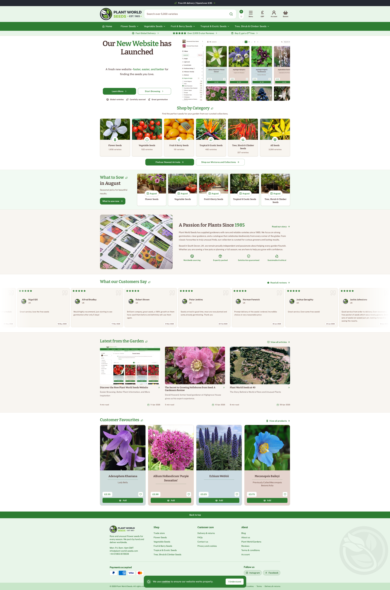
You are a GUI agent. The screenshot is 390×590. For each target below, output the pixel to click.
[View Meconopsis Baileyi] (267, 465)
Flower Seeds (160, 537)
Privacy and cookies (207, 546)
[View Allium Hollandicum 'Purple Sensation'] (171, 465)
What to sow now (110, 201)
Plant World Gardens (251, 541)
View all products (278, 421)
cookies (165, 581)
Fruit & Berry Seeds (163, 546)
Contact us (202, 541)
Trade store (159, 533)
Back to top (195, 515)
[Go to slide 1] (270, 96)
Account (245, 554)
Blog (243, 533)
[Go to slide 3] (280, 96)
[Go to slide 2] (275, 96)
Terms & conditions (250, 550)
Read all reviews (278, 282)
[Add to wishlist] (140, 494)
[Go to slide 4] (285, 96)
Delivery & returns (206, 533)
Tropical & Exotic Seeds (165, 550)
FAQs (200, 537)
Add (125, 500)
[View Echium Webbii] (219, 465)
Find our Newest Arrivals (168, 162)
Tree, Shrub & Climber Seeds (167, 554)
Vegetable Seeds (162, 541)
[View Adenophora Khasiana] (122, 465)
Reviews (245, 546)
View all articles (279, 342)
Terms (259, 586)
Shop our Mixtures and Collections (218, 162)
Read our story (279, 226)
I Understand (234, 581)
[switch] (241, 14)
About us (245, 537)
